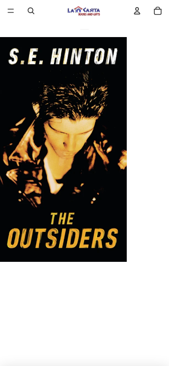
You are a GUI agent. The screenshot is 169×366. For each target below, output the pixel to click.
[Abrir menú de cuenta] (137, 10)
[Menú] (11, 11)
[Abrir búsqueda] (31, 10)
